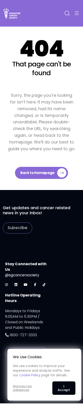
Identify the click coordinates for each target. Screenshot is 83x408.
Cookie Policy (29, 375)
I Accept (64, 388)
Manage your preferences (22, 388)
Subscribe (17, 227)
